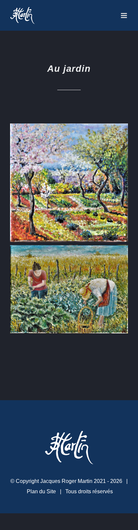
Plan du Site (41, 491)
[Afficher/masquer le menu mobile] (124, 15)
